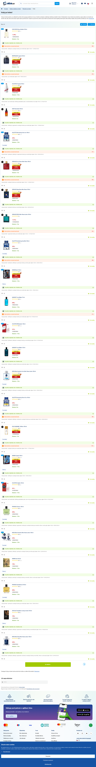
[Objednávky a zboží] (82, 3)
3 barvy (4, 284)
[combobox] (37, 3)
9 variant (4, 384)
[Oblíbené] (85, 3)
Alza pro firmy (54, 733)
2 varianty (4, 439)
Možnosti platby (7, 735)
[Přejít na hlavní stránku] (9, 3)
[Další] (84, 664)
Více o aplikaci (10, 716)
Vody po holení (22, 687)
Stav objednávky (23, 733)
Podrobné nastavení (48, 760)
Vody (34, 8)
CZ (79, 740)
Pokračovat (91, 18)
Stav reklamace (23, 735)
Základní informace (39, 738)
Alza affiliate (54, 740)
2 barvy (4, 623)
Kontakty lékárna (39, 735)
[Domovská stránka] (1, 9)
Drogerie (6, 8)
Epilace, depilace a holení (15, 8)
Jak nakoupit (22, 738)
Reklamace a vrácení (8, 738)
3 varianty (4, 145)
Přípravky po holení (27, 8)
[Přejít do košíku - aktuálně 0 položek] (92, 3)
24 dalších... (48, 664)
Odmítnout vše (48, 764)
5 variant (4, 649)
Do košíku (92, 52)
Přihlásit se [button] (74, 4)
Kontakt (37, 733)
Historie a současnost (40, 740)
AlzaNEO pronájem (55, 735)
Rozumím (48, 756)
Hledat (57, 3)
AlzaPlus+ (53, 738)
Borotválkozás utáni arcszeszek (33, 688)
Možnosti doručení (8, 733)
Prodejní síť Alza (7, 740)
